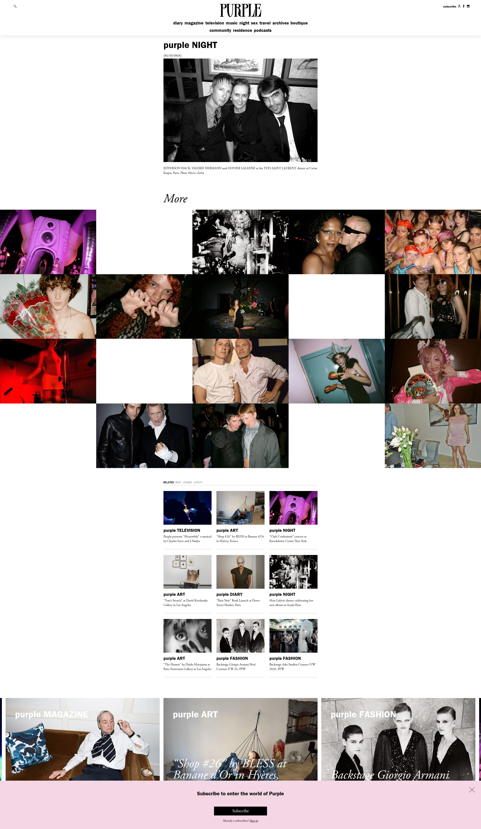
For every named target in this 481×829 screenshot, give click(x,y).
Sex (254, 23)
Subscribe (240, 811)
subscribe (449, 6)
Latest (198, 482)
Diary (178, 23)
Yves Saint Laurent (280, 168)
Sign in (254, 821)
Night (244, 23)
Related (168, 482)
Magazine (194, 23)
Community (220, 30)
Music (231, 23)
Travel (265, 23)
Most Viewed (183, 482)
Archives (280, 23)
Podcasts (263, 30)
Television (214, 23)
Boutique (299, 23)
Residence (242, 30)
